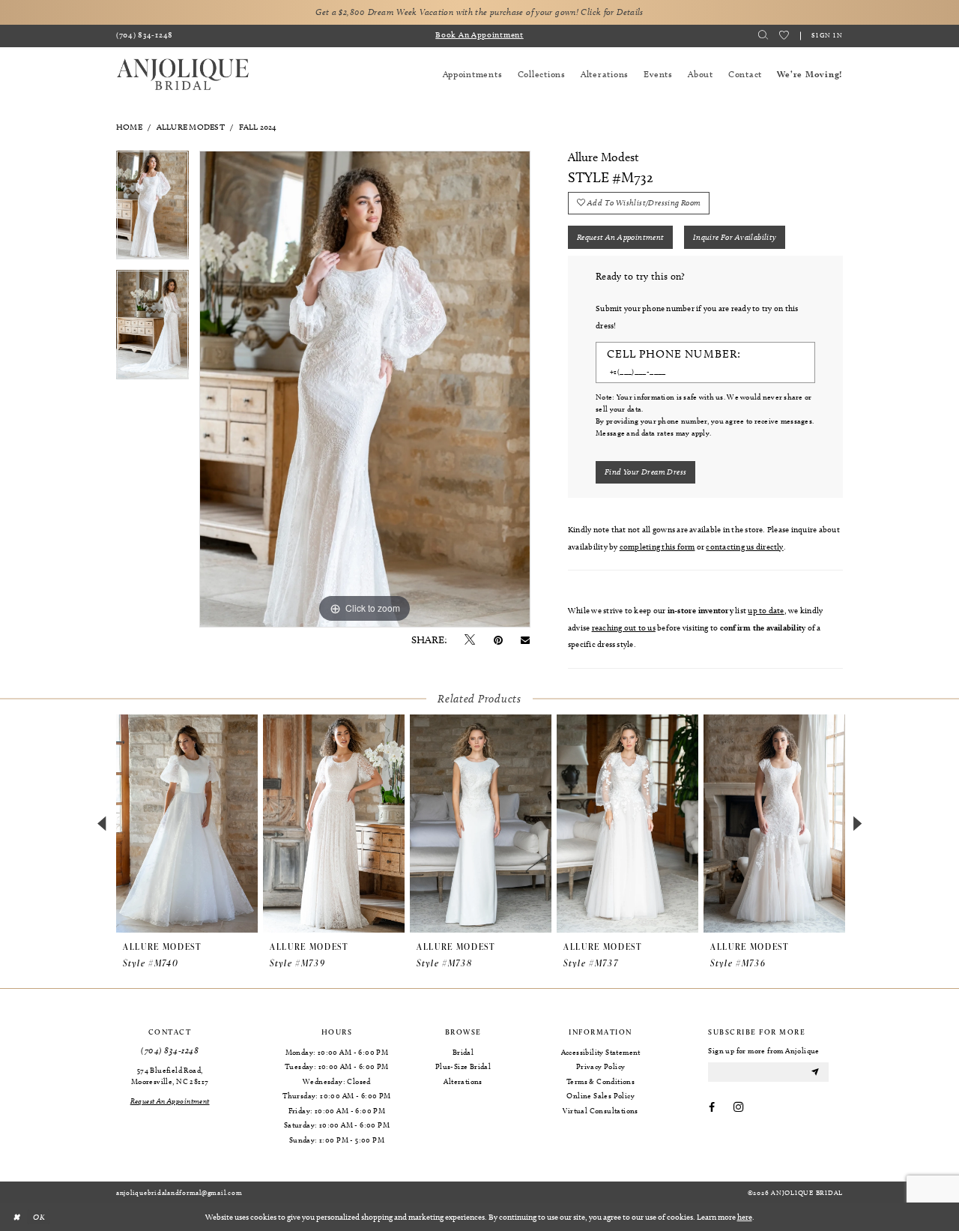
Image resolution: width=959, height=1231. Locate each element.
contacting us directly (744, 546)
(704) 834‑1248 (170, 1050)
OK (39, 1216)
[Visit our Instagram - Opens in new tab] (738, 1108)
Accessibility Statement (601, 1052)
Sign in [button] (827, 34)
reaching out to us (624, 627)
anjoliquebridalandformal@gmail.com (179, 1192)
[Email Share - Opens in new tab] (525, 640)
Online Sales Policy (600, 1095)
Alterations (463, 1081)
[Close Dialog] (16, 1217)
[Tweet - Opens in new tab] (470, 640)
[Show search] (763, 35)
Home (129, 126)
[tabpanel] (152, 211)
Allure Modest (191, 126)
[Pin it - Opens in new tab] (498, 640)
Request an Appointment (621, 237)
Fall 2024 (258, 126)
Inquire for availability (735, 237)
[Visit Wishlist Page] (784, 35)
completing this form (657, 546)
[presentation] (187, 823)
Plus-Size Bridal (463, 1066)
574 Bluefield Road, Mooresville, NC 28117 (169, 1075)
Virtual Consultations (600, 1110)
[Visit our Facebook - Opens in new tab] (712, 1108)
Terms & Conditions (600, 1081)
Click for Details (612, 12)
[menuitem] (145, 36)
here (744, 1217)
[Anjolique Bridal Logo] (182, 74)
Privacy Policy (601, 1066)
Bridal (463, 1052)
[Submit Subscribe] (815, 1071)
